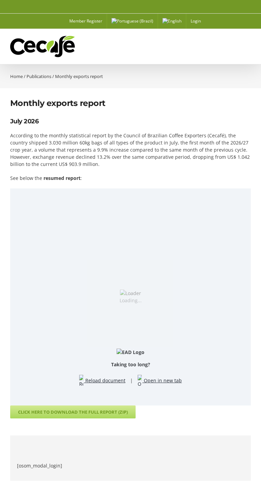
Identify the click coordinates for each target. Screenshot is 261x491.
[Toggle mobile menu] (248, 47)
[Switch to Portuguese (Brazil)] (132, 21)
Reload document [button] (104, 380)
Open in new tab (162, 380)
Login (196, 21)
